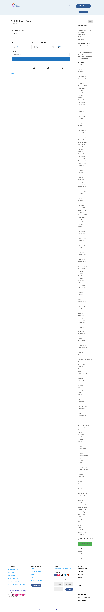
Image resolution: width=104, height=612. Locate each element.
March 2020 (81, 229)
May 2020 (80, 224)
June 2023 (80, 146)
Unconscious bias (82, 507)
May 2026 (80, 69)
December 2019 (82, 236)
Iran (79, 411)
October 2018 (81, 264)
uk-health (80, 498)
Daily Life (80, 378)
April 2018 (80, 278)
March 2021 (81, 203)
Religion (80, 458)
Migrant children (82, 427)
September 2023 (82, 142)
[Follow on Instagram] (58, 575)
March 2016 (81, 315)
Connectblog (81, 361)
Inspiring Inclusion (83, 406)
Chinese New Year (83, 354)
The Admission (82, 28)
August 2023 (81, 144)
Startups (80, 474)
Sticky (79, 479)
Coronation (81, 366)
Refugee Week (82, 451)
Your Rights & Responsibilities (16, 584)
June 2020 (80, 222)
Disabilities (81, 380)
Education (80, 385)
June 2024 (80, 121)
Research (80, 460)
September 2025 (82, 86)
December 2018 (82, 259)
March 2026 (81, 74)
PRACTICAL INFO (48, 6)
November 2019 (82, 238)
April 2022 (80, 177)
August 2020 (81, 217)
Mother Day (81, 434)
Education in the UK (13, 581)
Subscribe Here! (85, 543)
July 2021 (80, 193)
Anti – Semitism (82, 343)
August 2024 (81, 116)
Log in (79, 527)
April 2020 (80, 226)
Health (80, 394)
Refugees (80, 453)
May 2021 (80, 198)
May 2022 (80, 175)
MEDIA (54, 6)
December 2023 (82, 135)
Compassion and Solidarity (85, 359)
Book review (81, 352)
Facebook (80, 553)
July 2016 (80, 308)
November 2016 (82, 301)
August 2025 (81, 88)
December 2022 (82, 161)
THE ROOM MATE (82, 39)
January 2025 (81, 104)
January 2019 (81, 257)
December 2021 (82, 184)
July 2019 (80, 247)
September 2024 (82, 114)
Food (79, 392)
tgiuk (79, 45)
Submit (69, 589)
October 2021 (81, 189)
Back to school (86, 45)
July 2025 (80, 90)
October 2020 (81, 212)
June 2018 (80, 273)
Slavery (80, 472)
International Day (82, 408)
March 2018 (81, 280)
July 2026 (80, 64)
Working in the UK (13, 575)
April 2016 (80, 313)
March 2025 (81, 100)
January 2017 (81, 297)
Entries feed (81, 530)
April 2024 (80, 125)
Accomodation (81, 333)
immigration (81, 404)
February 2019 (82, 254)
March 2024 (81, 128)
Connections (81, 364)
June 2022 (80, 172)
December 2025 (82, 78)
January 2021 (81, 207)
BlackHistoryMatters (83, 347)
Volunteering (81, 512)
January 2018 (81, 285)
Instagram (80, 558)
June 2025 (80, 93)
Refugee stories (82, 448)
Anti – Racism (81, 340)
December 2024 (82, 107)
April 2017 (80, 292)
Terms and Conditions (37, 580)
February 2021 (82, 205)
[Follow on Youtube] (68, 575)
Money (80, 432)
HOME (30, 6)
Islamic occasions (82, 415)
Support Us (83, 12)
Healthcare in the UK (14, 578)
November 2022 (82, 163)
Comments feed (82, 532)
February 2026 (82, 76)
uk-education (81, 495)
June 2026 (80, 67)
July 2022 (80, 170)
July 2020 (80, 219)
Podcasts (80, 439)
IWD (79, 420)
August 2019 (81, 245)
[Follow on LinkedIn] (65, 575)
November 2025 (82, 81)
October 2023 (81, 139)
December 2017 (82, 287)
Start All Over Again (83, 37)
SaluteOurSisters (82, 467)
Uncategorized (82, 505)
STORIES (40, 6)
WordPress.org (82, 534)
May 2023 (80, 149)
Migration (80, 429)
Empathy (80, 390)
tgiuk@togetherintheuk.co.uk (62, 568)
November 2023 (82, 137)
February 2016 (82, 318)
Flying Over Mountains (84, 34)
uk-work (80, 502)
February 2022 (82, 182)
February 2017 (82, 294)
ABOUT (35, 6)
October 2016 (81, 304)
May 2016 (80, 311)
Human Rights (81, 401)
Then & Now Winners (83, 6)
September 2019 (82, 243)
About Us (33, 568)
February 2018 (82, 283)
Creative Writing (82, 368)
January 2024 (81, 132)
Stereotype (81, 476)
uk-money (80, 500)
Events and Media (36, 571)
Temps (80, 488)
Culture (80, 376)
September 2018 (82, 266)
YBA (79, 521)
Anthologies (81, 338)
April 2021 (80, 200)
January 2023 (81, 158)
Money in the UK (12, 573)
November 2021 (82, 186)
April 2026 (80, 71)
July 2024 (80, 118)
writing (80, 519)
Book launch (81, 350)
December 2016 (82, 299)
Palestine (80, 437)
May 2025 (80, 95)
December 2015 (82, 322)
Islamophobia (81, 418)
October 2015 (81, 327)
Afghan (80, 336)
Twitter (80, 551)
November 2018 (82, 261)
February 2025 (82, 102)
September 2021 (82, 191)
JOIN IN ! (66, 6)
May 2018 (80, 275)
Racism (80, 444)
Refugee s (80, 446)
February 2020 (82, 231)
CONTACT (60, 6)
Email (14, 51)
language (80, 422)
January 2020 (81, 233)
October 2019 (81, 240)
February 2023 (82, 156)
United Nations (82, 509)
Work (79, 516)
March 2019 (81, 252)
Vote (41, 59)
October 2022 (81, 165)
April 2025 (80, 97)
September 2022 (82, 168)
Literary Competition (83, 425)
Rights (79, 465)
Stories (80, 481)
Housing (80, 399)
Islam (79, 413)
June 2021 (80, 196)
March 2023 (81, 154)
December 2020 (82, 210)
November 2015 (82, 325)
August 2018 (81, 268)
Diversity (80, 383)
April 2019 (80, 250)
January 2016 (81, 320)
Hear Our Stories (82, 397)
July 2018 (80, 271)
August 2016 (81, 306)
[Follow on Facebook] (55, 575)
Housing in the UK (13, 570)
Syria (79, 486)
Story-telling (81, 483)
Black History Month (83, 345)
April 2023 (80, 151)
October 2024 (81, 111)
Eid (79, 387)
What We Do (34, 574)
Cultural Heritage (82, 373)
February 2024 (82, 130)
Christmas (80, 357)
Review (80, 462)
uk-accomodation (82, 493)
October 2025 (81, 83)
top (79, 491)
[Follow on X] (62, 575)
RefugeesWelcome (83, 455)
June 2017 (80, 290)
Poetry (80, 441)
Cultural (80, 371)
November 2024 (82, 109)
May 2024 (80, 123)
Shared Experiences (83, 469)
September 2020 (82, 214)
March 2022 (81, 179)
